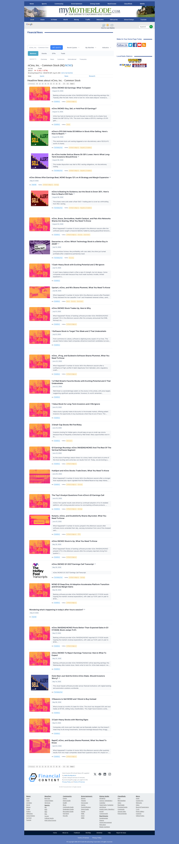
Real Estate (112, 4)
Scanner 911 (139, 800)
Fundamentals (103, 818)
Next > (72, 84)
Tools (63, 53)
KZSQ (83, 816)
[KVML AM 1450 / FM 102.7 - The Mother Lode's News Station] (135, 60)
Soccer (47, 816)
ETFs (54, 53)
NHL (46, 814)
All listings (102, 798)
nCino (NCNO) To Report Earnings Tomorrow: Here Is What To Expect (79, 654)
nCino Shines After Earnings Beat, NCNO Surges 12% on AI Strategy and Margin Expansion (70, 177)
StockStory (57, 101)
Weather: (48, 796)
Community (59, 4)
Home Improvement (105, 822)
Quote (42, 76)
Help (109, 833)
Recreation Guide (68, 811)
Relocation (102, 825)
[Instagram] (110, 777)
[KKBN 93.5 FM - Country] (139, 65)
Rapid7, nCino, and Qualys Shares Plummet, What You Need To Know (79, 741)
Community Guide (68, 807)
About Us (65, 833)
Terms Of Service (79, 782)
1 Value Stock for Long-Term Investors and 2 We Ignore (76, 404)
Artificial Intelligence (71, 101)
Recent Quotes (72, 48)
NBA (46, 812)
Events (65, 798)
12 (67, 84)
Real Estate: (103, 816)
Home (55, 833)
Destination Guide (68, 809)
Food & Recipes (86, 807)
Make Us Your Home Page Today (129, 39)
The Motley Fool (58, 147)
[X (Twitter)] (95, 777)
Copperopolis (103, 813)
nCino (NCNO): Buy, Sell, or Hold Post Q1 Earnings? (74, 108)
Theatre (83, 800)
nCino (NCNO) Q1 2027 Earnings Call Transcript (74, 564)
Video (137, 805)
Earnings (56, 184)
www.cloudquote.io (70, 775)
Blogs (64, 805)
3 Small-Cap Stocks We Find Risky (67, 425)
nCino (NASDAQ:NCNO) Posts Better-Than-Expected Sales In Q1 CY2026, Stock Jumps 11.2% (80, 628)
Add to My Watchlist (67, 73)
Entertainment (76, 4)
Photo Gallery (140, 811)
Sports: (47, 805)
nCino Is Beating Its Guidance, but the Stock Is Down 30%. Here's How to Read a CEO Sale (80, 193)
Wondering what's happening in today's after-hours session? (57, 610)
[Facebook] (100, 777)
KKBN (82, 818)
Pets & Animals (122, 813)
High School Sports (50, 820)
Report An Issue (121, 833)
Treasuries (83, 59)
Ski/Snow (47, 803)
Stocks (44, 53)
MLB (46, 809)
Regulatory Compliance (85, 147)
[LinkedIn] (105, 777)
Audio (137, 798)
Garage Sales (122, 811)
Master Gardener (104, 827)
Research (92, 76)
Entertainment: (87, 796)
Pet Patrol (66, 813)
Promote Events (122, 807)
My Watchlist (89, 48)
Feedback (77, 833)
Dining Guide (95, 4)
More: (138, 796)
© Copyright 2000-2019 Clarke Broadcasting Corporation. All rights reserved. (89, 842)
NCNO (68, 65)
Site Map (88, 833)
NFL (46, 807)
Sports (44, 4)
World (65, 20)
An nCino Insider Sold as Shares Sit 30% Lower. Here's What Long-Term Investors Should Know (81, 155)
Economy (80, 234)
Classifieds (128, 4)
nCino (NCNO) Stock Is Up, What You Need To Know (74, 541)
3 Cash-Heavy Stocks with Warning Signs (70, 720)
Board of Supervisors (142, 807)
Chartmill (34, 184)
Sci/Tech (28, 818)
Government (87, 234)
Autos (119, 803)
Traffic (87, 20)
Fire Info (65, 816)
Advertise (99, 833)
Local (32, 20)
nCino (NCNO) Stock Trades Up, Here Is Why (71, 308)
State (42, 20)
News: (28, 796)
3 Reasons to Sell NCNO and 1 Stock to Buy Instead (74, 699)
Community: (67, 796)
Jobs (119, 798)
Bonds (68, 301)
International (72, 59)
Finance (101, 820)
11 (64, 84)
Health (65, 803)
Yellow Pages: (140, 816)
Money (76, 20)
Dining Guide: (104, 796)
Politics (28, 811)
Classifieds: (122, 796)
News (32, 4)
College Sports (49, 818)
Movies (83, 798)
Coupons (138, 813)
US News (54, 20)
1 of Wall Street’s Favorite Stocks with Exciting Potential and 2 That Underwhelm (81, 382)
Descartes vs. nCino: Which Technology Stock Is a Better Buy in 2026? (80, 242)
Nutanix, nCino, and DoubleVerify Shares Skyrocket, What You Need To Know (79, 517)
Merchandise (122, 800)
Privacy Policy (66, 782)
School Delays (129, 20)
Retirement (69, 440)
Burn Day (47, 798)
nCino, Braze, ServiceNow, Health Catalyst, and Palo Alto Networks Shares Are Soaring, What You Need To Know (81, 219)
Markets (33, 53)
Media (142, 4)
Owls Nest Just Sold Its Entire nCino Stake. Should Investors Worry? (78, 677)
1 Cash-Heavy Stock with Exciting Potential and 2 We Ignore (78, 265)
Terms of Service (83, 838)
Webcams (100, 20)
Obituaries (114, 20)
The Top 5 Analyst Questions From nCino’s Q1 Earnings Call (78, 495)
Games (83, 805)
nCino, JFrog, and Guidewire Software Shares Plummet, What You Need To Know (80, 357)
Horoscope (84, 803)
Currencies (60, 59)
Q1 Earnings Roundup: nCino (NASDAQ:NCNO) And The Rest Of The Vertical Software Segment (81, 449)
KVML (82, 813)
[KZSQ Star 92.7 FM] (124, 65)
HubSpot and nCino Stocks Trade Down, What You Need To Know (80, 471)
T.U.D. (137, 809)
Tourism (143, 20)
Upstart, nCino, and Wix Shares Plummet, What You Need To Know (81, 287)
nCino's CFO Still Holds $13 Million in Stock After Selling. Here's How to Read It (80, 132)
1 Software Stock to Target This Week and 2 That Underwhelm (79, 331)
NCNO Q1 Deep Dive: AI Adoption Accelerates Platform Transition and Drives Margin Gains (80, 585)
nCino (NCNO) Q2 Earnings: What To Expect (71, 88)
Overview (44, 59)
